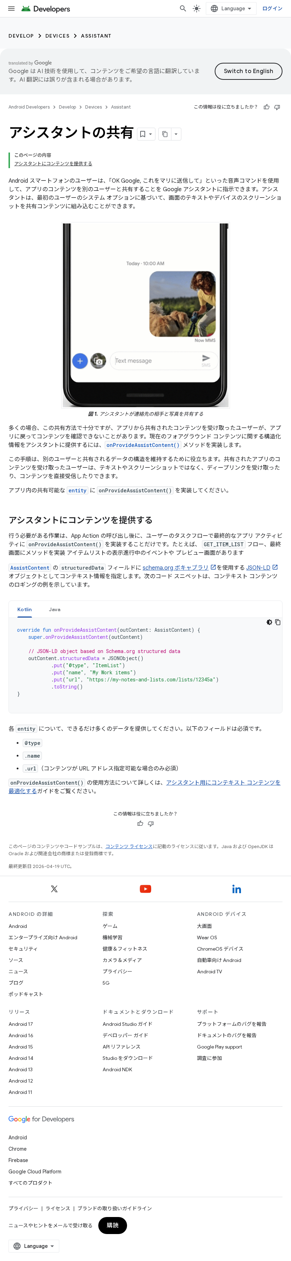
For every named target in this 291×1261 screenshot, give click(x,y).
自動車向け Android (219, 960)
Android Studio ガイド (128, 1024)
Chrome (18, 1149)
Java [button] (55, 609)
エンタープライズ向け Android (43, 937)
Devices (57, 36)
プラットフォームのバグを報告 (232, 1024)
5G (106, 983)
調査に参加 (209, 1058)
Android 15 (21, 1047)
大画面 (204, 926)
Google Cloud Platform (35, 1171)
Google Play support (219, 1047)
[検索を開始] (183, 8)
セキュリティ (23, 949)
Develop (21, 36)
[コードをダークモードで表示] (269, 622)
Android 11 (20, 1092)
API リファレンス (122, 1047)
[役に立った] (266, 107)
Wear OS (207, 937)
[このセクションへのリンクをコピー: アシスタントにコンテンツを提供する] (160, 521)
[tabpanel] (145, 665)
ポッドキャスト (26, 994)
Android (18, 926)
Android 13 (21, 1069)
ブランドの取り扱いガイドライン (114, 1208)
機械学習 (112, 937)
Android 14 (21, 1058)
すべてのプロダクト (31, 1183)
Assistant (96, 36)
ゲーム (110, 926)
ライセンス (57, 1208)
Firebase (18, 1160)
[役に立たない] (277, 107)
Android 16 (21, 1035)
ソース (16, 960)
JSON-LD (258, 567)
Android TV (209, 971)
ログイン (272, 8)
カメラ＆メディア (122, 960)
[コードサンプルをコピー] (278, 622)
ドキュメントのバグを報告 (227, 1035)
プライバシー (117, 971)
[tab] (24, 609)
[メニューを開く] (11, 8)
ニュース (18, 971)
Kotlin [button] (24, 609)
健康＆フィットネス (125, 949)
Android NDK (117, 1069)
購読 (113, 1225)
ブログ (16, 983)
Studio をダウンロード (128, 1058)
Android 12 (21, 1081)
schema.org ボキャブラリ (176, 567)
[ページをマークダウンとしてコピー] (165, 134)
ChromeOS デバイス (220, 949)
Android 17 (21, 1024)
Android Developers (29, 107)
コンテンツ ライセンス (129, 847)
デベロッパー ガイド (125, 1035)
